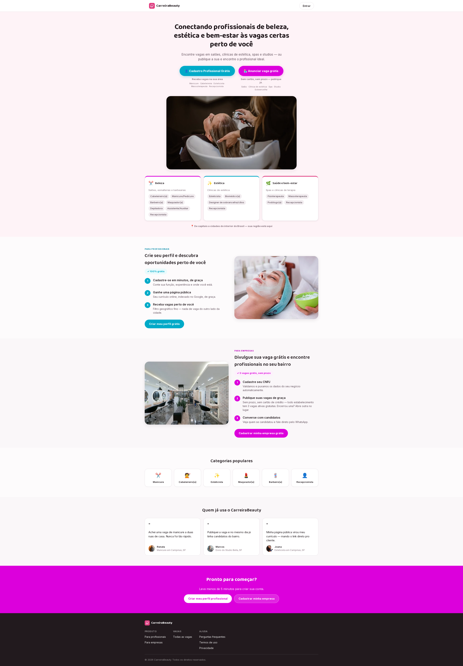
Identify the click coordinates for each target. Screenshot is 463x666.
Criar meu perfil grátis (164, 324)
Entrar (307, 5)
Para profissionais (155, 636)
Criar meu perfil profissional (208, 598)
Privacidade (206, 648)
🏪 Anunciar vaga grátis (261, 71)
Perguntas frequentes (212, 636)
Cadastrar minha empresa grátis (261, 433)
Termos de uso (208, 642)
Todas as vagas (182, 636)
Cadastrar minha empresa (257, 598)
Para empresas (154, 642)
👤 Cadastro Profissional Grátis (207, 71)
